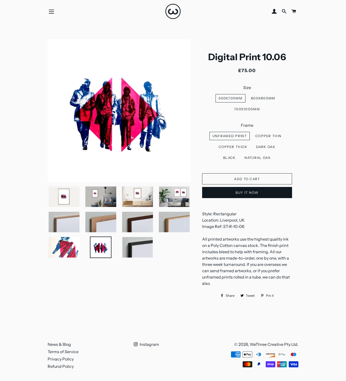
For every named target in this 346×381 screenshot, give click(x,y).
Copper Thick (233, 147)
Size (247, 87)
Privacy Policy (61, 359)
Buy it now (247, 192)
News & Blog (59, 344)
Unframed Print (230, 136)
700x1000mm (247, 109)
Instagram (149, 344)
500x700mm (230, 98)
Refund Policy (61, 366)
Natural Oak (257, 158)
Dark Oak (265, 147)
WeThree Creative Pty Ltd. (274, 344)
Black (229, 158)
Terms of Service (63, 351)
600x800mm (263, 98)
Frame (247, 125)
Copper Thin (268, 136)
